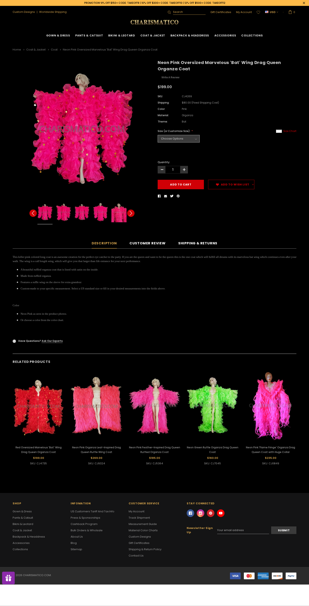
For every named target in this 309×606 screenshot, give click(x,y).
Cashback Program (84, 524)
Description (104, 243)
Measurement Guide (143, 524)
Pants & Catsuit (89, 35)
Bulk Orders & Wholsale (87, 530)
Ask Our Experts (52, 341)
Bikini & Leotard (121, 35)
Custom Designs (140, 537)
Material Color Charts (143, 530)
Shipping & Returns (197, 243)
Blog (74, 543)
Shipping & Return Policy (145, 549)
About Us (77, 537)
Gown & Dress (58, 35)
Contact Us (136, 556)
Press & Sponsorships (85, 518)
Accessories (225, 35)
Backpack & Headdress (189, 35)
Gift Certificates (220, 12)
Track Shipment (139, 518)
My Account (244, 12)
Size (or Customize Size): (174, 131)
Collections (252, 35)
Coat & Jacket (152, 35)
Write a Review (170, 77)
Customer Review (147, 243)
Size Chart (289, 131)
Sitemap (76, 549)
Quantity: (164, 162)
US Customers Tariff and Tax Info (92, 511)
